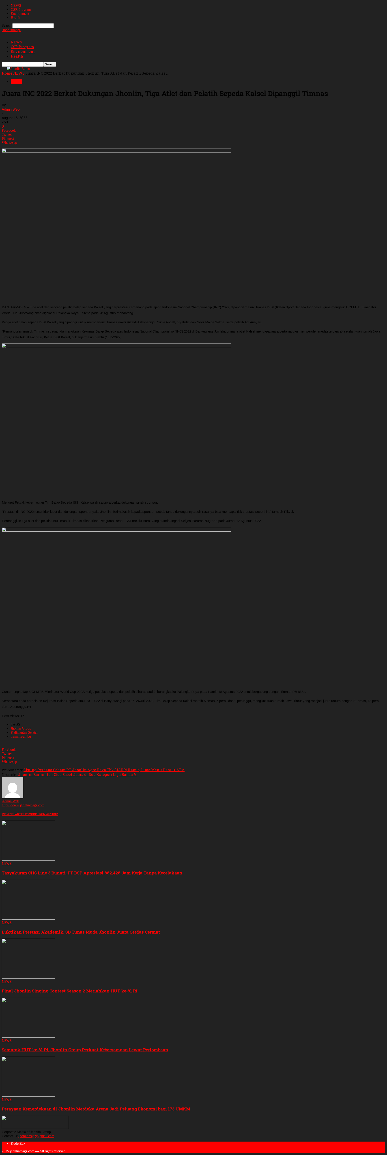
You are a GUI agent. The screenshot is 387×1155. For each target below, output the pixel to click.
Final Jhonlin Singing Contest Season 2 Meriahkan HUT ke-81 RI (70, 991)
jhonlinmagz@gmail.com (36, 1136)
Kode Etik (18, 1143)
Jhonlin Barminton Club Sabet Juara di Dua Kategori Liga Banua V (77, 774)
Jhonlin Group (21, 728)
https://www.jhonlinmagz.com (23, 805)
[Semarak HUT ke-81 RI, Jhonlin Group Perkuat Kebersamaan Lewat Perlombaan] (28, 1036)
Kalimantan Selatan (24, 732)
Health (15, 17)
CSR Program (21, 9)
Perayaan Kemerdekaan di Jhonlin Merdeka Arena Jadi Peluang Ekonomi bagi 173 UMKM (96, 1109)
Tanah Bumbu (21, 736)
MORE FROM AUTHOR (43, 814)
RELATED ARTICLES (15, 814)
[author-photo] (12, 797)
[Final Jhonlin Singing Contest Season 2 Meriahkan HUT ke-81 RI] (28, 977)
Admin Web (11, 109)
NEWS (16, 5)
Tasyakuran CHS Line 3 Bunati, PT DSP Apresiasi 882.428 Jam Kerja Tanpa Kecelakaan (92, 873)
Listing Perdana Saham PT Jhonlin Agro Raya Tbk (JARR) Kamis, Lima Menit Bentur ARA (104, 769)
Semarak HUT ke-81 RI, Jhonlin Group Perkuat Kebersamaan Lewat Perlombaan (85, 1049)
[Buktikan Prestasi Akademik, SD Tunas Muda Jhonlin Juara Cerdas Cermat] (28, 918)
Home (7, 73)
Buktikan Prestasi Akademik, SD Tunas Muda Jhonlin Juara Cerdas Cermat (81, 932)
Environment (20, 13)
